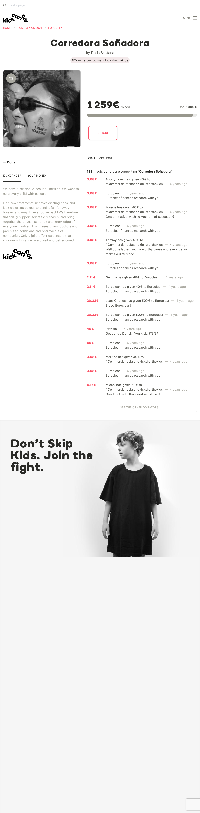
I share (103, 133)
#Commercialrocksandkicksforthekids (100, 60)
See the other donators (139, 407)
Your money (37, 175)
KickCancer (12, 175)
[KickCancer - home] (15, 18)
